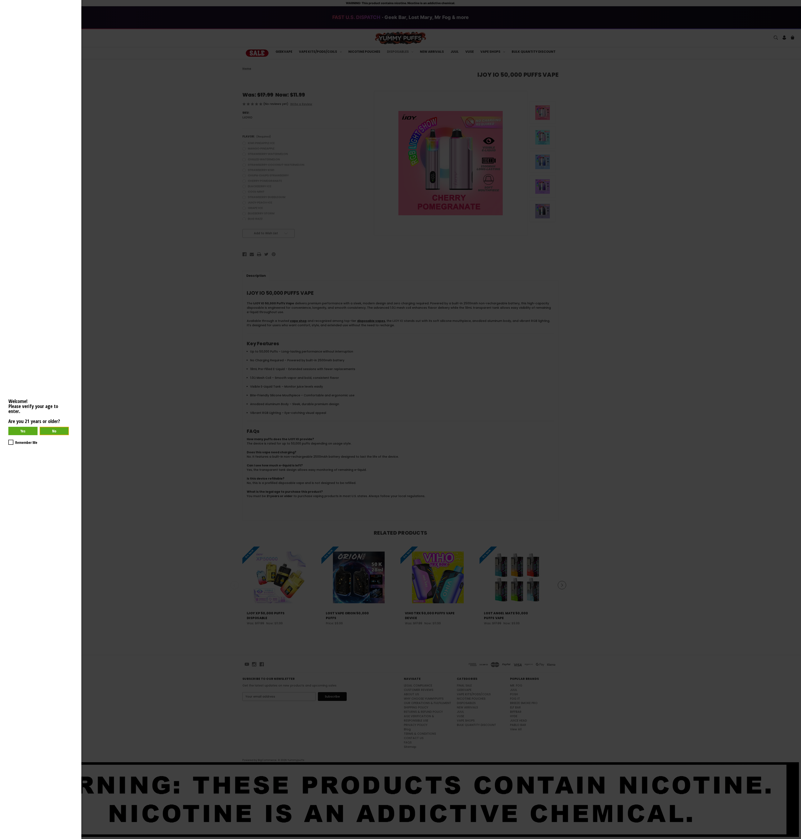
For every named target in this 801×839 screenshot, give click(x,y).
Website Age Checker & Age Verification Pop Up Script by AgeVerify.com (796, 838)
